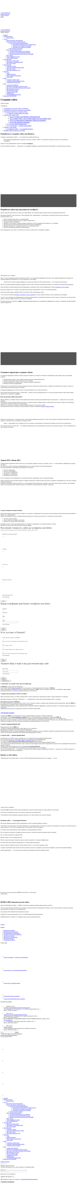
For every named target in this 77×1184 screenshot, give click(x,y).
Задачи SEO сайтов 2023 (11, 115)
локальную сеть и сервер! (62, 287)
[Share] (2, 1163)
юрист (20, 301)
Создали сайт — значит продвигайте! (19, 125)
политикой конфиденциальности (29, 1179)
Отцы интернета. (8, 1020)
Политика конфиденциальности (9, 1035)
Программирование (9, 938)
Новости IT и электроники (10, 937)
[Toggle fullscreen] (4, 1163)
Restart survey (5, 680)
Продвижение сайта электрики (12, 996)
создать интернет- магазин (19, 717)
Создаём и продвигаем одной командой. (25, 117)
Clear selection (5, 597)
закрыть (3, 924)
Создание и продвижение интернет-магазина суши (17, 1007)
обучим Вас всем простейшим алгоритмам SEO (22, 741)
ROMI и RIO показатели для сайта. (14, 130)
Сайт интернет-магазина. (20, 122)
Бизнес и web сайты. (10, 127)
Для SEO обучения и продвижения (13, 934)
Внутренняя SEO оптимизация (11, 933)
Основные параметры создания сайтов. (15, 111)
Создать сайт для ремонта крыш (12, 983)
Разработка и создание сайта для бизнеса (16, 108)
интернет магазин (15, 688)
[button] (38, 200)
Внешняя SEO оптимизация (11, 931)
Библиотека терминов (9, 930)
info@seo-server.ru (5, 14)
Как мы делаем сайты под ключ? (17, 113)
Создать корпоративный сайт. (17, 124)
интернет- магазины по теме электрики (25, 294)
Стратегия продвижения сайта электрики (14, 998)
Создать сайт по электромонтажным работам (15, 970)
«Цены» (29, 525)
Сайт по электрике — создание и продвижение (16, 957)
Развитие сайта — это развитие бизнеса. (20, 129)
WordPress (30, 143)
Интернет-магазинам (9, 936)
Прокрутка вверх (5, 1161)
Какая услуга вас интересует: (8, 1174)
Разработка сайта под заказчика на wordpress (17, 110)
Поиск (16, 1032)
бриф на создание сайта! (47, 406)
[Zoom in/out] (5, 1163)
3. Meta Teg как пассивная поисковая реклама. (15, 1014)
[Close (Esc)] (1, 1163)
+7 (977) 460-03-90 (5, 12)
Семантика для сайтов (9, 940)
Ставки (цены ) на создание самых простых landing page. (30, 118)
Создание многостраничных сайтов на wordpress (28, 120)
